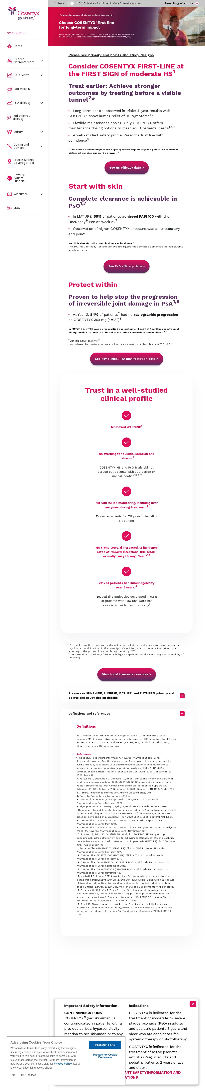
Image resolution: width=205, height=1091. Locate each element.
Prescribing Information (179, 3)
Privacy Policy (63, 1063)
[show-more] (197, 3)
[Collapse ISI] (193, 1004)
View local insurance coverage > (126, 674)
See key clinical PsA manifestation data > (126, 359)
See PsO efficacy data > (126, 266)
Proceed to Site (105, 1044)
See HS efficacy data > (126, 167)
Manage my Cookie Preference (105, 1056)
